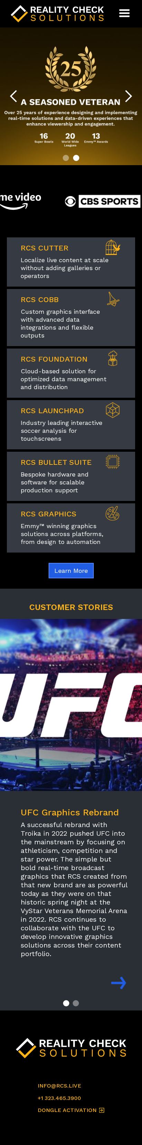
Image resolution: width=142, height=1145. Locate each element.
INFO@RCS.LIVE (59, 1085)
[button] (124, 13)
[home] (59, 13)
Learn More (71, 570)
